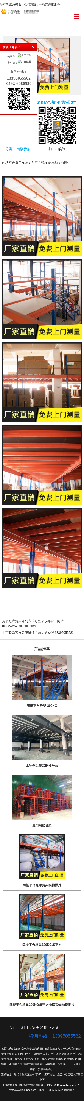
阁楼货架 (23, 149)
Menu (76, 17)
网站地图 (69, 1090)
